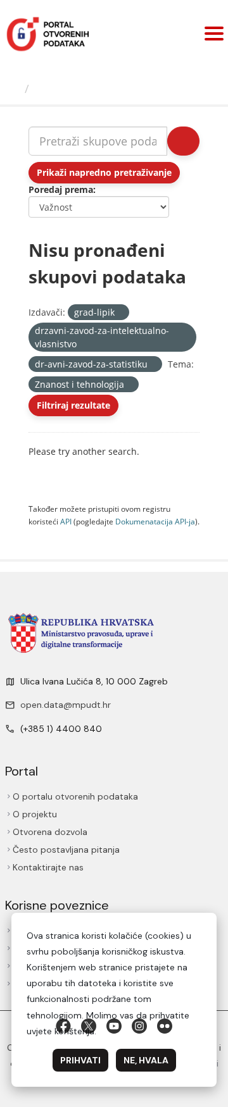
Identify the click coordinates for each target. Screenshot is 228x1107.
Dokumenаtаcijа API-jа (155, 521)
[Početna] (14, 88)
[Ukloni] (120, 313)
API (66, 521)
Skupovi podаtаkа (86, 88)
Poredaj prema (60, 189)
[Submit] (183, 141)
